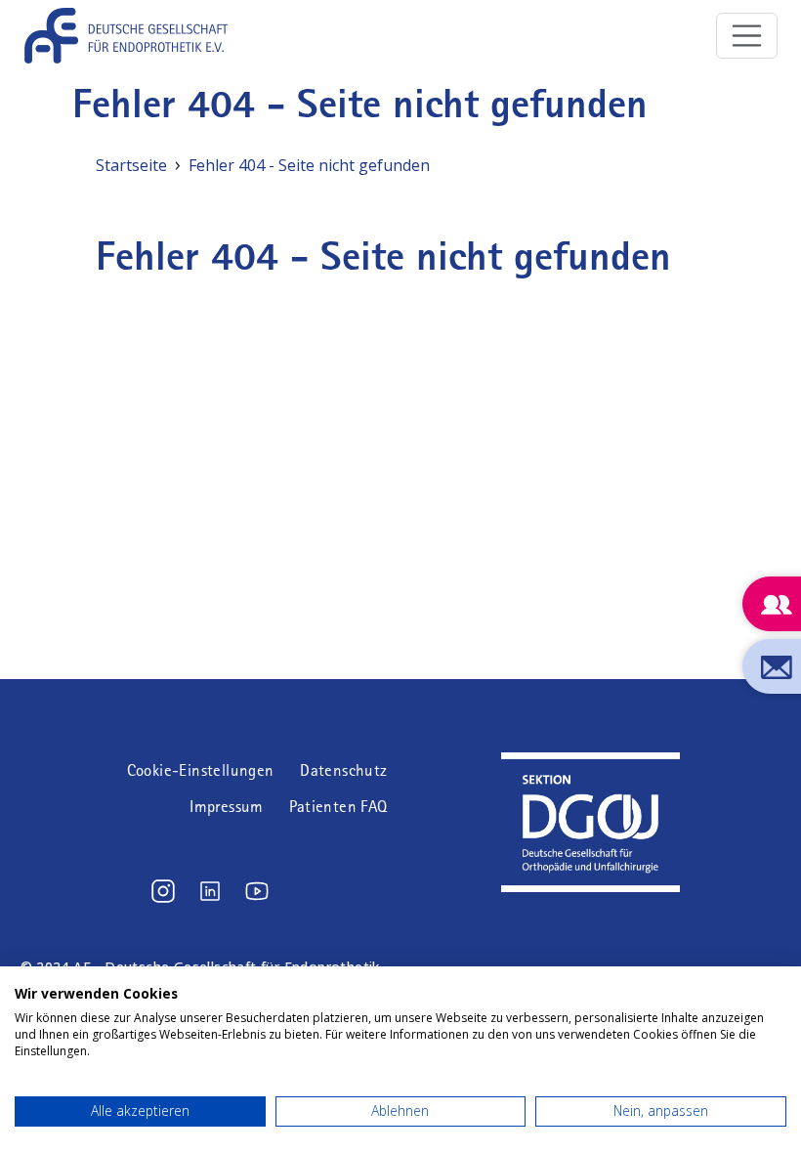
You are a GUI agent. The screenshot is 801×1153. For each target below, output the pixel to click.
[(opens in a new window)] (163, 891)
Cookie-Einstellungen (200, 770)
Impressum (227, 806)
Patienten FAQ (338, 806)
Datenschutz (343, 770)
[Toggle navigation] (747, 36)
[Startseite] (133, 36)
